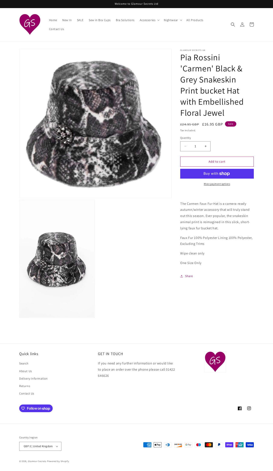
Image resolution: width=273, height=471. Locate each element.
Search (24, 363)
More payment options (217, 183)
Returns (24, 386)
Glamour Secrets (37, 461)
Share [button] (189, 276)
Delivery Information (33, 378)
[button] (149, 20)
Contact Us (26, 393)
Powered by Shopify (58, 461)
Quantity (185, 138)
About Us (25, 371)
